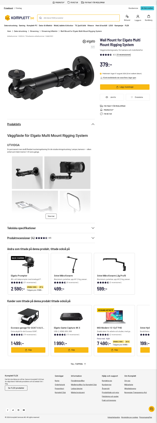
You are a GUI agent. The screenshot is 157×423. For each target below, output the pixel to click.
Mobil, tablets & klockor (63, 26)
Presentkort (59, 389)
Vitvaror (90, 26)
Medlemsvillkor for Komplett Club (84, 385)
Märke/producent (78, 392)
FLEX (127, 26)
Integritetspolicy (114, 417)
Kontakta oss (107, 381)
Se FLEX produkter (16, 388)
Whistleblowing (130, 389)
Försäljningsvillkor (78, 381)
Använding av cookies (129, 417)
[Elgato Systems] (89, 41)
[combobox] (78, 18)
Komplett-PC (32, 26)
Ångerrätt (106, 389)
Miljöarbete (128, 385)
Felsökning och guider (110, 396)
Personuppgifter (145, 417)
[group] (51, 77)
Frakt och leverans (109, 400)
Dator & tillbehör (45, 26)
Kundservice (106, 385)
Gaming (22, 26)
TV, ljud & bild (80, 26)
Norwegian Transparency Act (135, 392)
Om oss (127, 381)
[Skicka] (40, 17)
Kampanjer (119, 26)
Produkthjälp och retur (110, 392)
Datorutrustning (10, 26)
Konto (57, 381)
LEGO (111, 26)
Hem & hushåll (101, 26)
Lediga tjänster (77, 389)
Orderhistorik (60, 385)
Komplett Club (60, 392)
